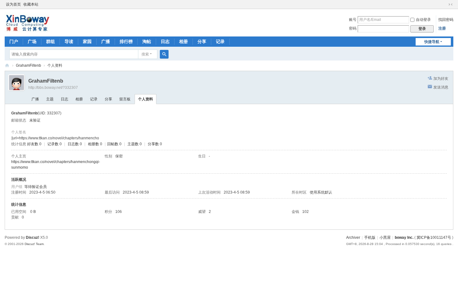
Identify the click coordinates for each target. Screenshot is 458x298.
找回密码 (445, 19)
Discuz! (32, 237)
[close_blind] (444, 4)
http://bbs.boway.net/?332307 (53, 87)
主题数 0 (134, 144)
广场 (32, 41)
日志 (165, 41)
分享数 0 (155, 144)
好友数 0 (34, 144)
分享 (202, 41)
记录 (220, 41)
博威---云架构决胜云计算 (7, 65)
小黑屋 (385, 237)
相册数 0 (95, 144)
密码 (352, 28)
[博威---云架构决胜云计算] (27, 22)
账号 (352, 19)
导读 (68, 41)
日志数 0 (75, 144)
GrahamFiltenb (28, 65)
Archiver (353, 237)
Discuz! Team (34, 244)
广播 (105, 41)
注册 (442, 28)
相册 (183, 41)
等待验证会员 (35, 187)
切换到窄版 (450, 4)
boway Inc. (404, 237)
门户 (13, 41)
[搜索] (164, 54)
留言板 (125, 99)
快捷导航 (431, 42)
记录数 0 (54, 144)
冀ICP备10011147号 (434, 237)
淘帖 (146, 41)
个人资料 (145, 99)
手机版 (369, 237)
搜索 (145, 54)
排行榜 (126, 41)
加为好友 (440, 78)
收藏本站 (30, 4)
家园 (87, 41)
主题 (50, 99)
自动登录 (423, 19)
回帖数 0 (114, 144)
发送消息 (440, 87)
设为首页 (13, 4)
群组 (50, 41)
